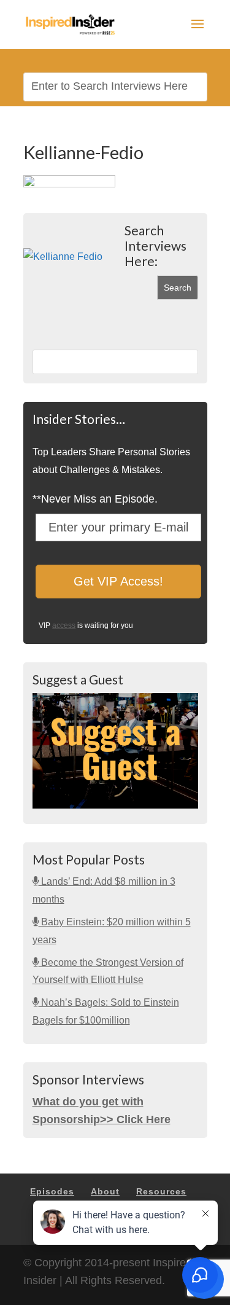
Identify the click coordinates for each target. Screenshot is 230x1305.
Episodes (52, 1191)
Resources (161, 1191)
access (63, 625)
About (105, 1191)
